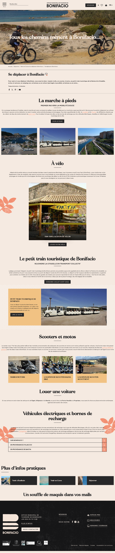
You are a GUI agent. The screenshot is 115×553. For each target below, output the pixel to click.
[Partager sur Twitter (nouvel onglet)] (12, 90)
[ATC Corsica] (7, 543)
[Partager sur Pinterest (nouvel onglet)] (15, 90)
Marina (94, 112)
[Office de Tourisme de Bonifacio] (57, 5)
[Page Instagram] (75, 522)
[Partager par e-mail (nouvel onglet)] (19, 90)
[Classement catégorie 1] (46, 543)
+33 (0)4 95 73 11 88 (29, 519)
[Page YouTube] (78, 522)
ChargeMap (23, 431)
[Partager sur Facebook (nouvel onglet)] (9, 90)
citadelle (85, 112)
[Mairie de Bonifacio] (16, 543)
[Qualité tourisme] (39, 543)
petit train (32, 114)
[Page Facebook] (72, 522)
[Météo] (98, 5)
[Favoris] (102, 5)
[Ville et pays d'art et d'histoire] (23, 543)
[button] (19, 4)
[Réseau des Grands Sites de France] (31, 543)
